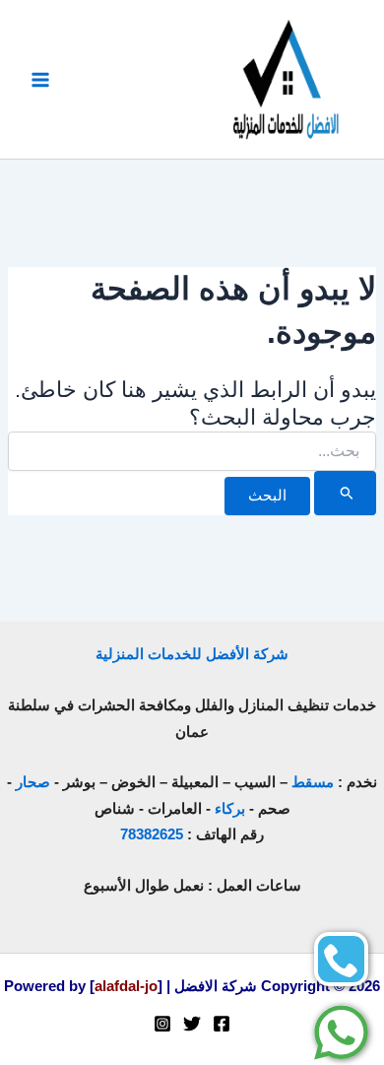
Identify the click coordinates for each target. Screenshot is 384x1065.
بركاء (230, 809)
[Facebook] (221, 1023)
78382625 (151, 834)
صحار (33, 782)
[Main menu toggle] (40, 79)
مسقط (312, 782)
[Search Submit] (345, 492)
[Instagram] (162, 1023)
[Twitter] (192, 1023)
